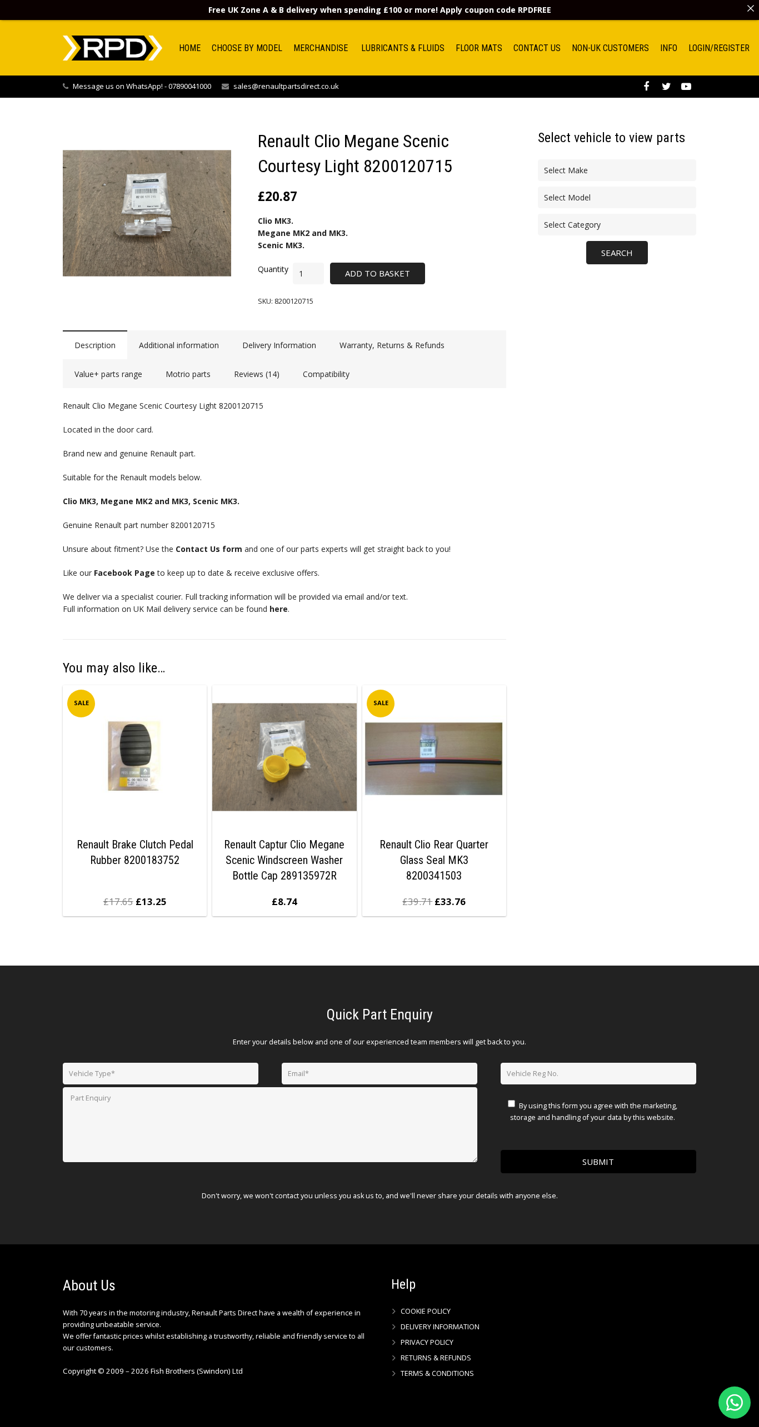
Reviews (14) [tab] (256, 374)
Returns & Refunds (436, 1358)
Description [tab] (95, 345)
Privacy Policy (427, 1342)
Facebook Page (124, 572)
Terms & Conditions (437, 1373)
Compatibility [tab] (326, 374)
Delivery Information (440, 1326)
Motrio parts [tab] (188, 374)
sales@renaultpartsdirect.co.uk (286, 86)
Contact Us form (209, 549)
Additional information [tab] (179, 345)
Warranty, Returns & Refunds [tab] (392, 345)
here (278, 609)
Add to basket (377, 273)
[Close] (750, 8)
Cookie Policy (426, 1311)
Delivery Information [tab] (279, 345)
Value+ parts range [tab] (108, 374)
